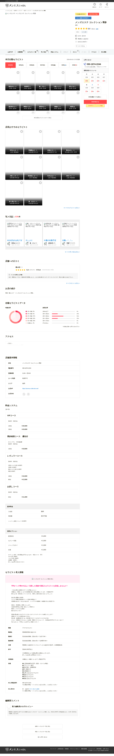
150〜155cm (46, 313)
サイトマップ (53, 748)
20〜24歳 (29, 313)
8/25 (21, 65)
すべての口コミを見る (72, 283)
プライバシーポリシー (75, 748)
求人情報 (103, 52)
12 (103, 81)
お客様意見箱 (60, 748)
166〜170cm (46, 320)
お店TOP (10, 52)
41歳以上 (29, 323)
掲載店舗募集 (84, 748)
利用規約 (67, 748)
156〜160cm (46, 316)
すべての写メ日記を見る (72, 252)
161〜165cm (46, 318)
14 (92, 91)
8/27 (42, 65)
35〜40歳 (29, 320)
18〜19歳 (29, 311)
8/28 (53, 65)
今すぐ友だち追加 (34, 689)
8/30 (74, 65)
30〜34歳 (29, 318)
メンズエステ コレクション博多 (91, 22)
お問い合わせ (106, 748)
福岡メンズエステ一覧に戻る (42, 726)
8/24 (10, 65)
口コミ (75, 52)
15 (86, 81)
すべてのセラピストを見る (71, 208)
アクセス (93, 52)
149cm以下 (45, 311)
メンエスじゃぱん (8, 10)
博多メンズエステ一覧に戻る (42, 731)
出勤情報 (20, 52)
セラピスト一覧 (31, 52)
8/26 (32, 65)
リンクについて (91, 748)
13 (92, 81)
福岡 (76, 25)
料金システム (54, 52)
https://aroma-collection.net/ (30, 388)
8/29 (64, 65)
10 (97, 91)
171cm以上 (45, 323)
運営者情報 (99, 748)
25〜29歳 (29, 316)
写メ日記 (43, 52)
